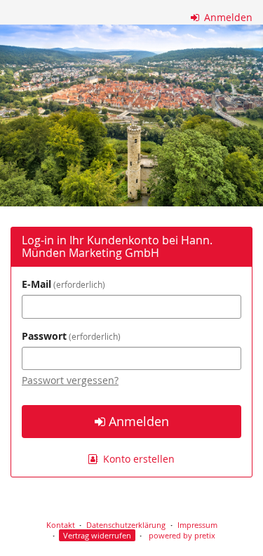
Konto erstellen (137, 458)
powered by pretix (182, 535)
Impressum (197, 524)
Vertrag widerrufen (97, 535)
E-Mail (62, 284)
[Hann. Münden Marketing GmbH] (131, 115)
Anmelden (226, 17)
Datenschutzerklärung (126, 524)
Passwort (70, 336)
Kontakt (60, 524)
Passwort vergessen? (70, 380)
